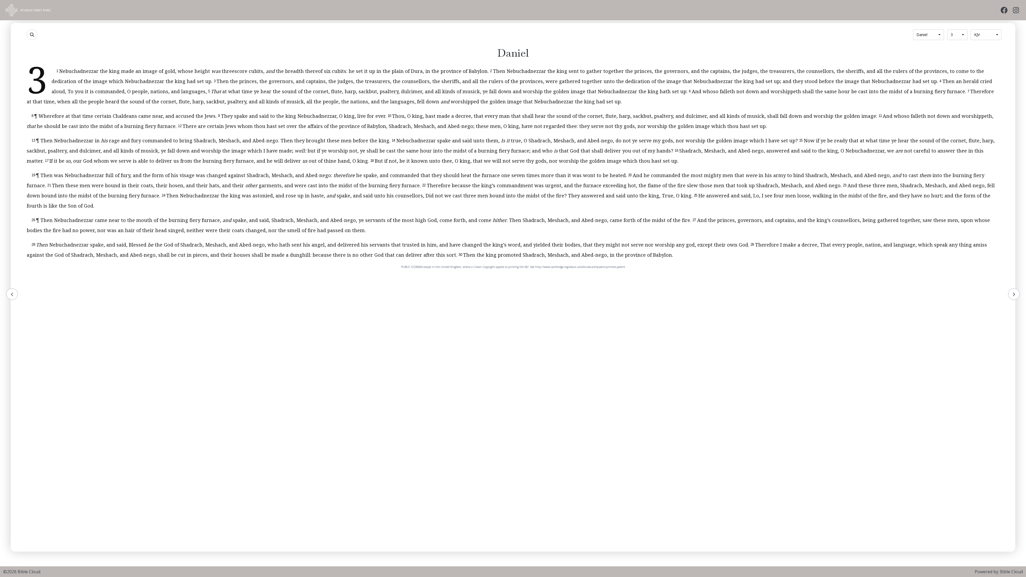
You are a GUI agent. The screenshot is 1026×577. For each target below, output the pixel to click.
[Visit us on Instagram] (1016, 10)
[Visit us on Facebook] (1004, 10)
